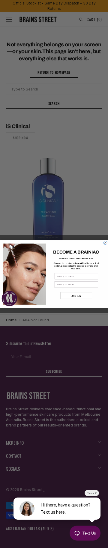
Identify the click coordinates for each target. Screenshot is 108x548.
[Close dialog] (105, 243)
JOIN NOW (76, 295)
